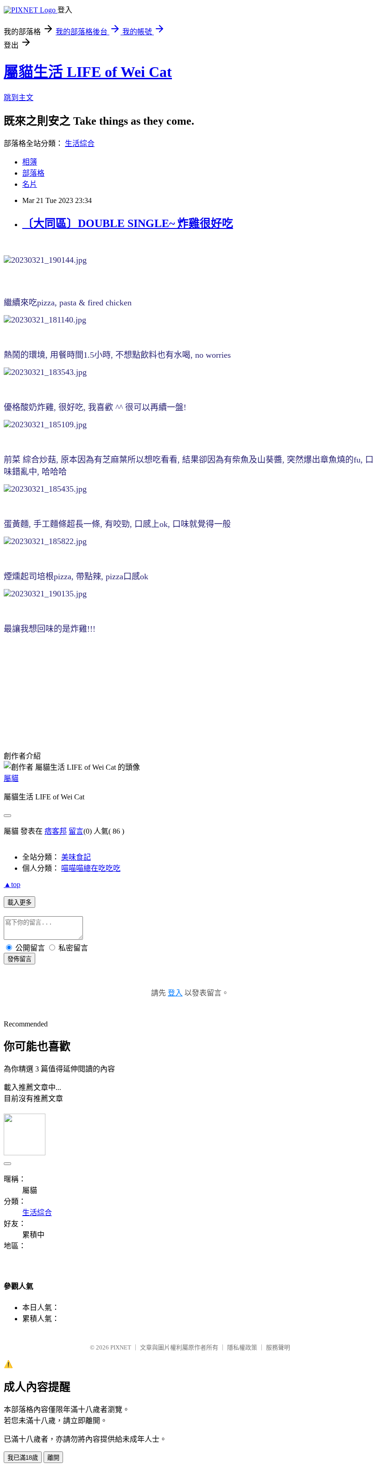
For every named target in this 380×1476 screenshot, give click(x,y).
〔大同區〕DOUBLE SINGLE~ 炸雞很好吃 (127, 223)
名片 (29, 184)
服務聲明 (278, 1347)
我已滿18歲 (22, 1457)
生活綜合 (80, 143)
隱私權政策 (242, 1347)
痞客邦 (55, 831)
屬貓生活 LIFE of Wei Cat (88, 71)
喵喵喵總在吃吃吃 (90, 868)
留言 (76, 831)
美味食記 (76, 857)
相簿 (29, 162)
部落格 (33, 173)
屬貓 (11, 778)
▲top (12, 884)
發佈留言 (19, 959)
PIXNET (120, 1347)
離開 (53, 1457)
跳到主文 (18, 97)
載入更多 (19, 902)
